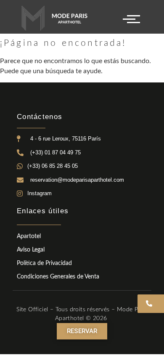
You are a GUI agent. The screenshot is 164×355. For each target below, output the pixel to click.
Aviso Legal (31, 250)
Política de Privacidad (44, 263)
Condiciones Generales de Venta (58, 277)
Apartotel (29, 236)
